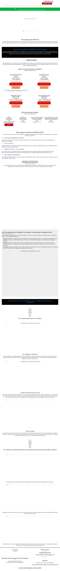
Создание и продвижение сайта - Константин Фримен (30, 567)
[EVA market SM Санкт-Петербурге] (7, 2)
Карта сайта (45, 560)
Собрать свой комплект (16, 84)
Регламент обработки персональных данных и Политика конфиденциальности (45, 564)
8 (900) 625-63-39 (48, 1)
